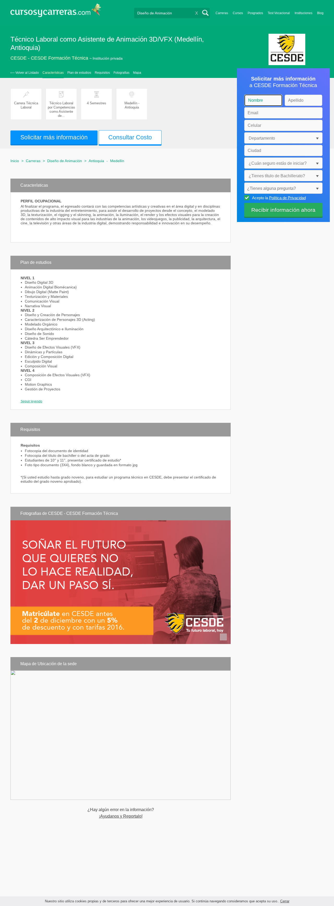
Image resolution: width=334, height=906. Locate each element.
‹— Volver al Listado (24, 73)
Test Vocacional (279, 13)
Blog (320, 13)
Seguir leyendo (31, 401)
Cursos (238, 13)
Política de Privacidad (287, 198)
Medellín (117, 161)
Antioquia (96, 161)
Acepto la (279, 198)
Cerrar (284, 901)
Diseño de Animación (64, 161)
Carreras (222, 13)
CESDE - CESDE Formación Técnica (49, 58)
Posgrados (255, 13)
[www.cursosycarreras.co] (55, 11)
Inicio (14, 161)
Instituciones (303, 13)
